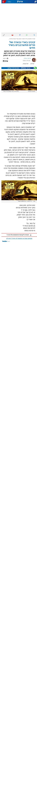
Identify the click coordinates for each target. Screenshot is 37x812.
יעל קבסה (24, 63)
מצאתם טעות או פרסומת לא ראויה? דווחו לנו (18, 238)
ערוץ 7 (32, 38)
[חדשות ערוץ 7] (18, 2)
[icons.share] (3, 1)
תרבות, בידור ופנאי (25, 38)
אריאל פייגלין (26, 58)
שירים (31, 63)
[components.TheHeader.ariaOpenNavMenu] (31, 2)
